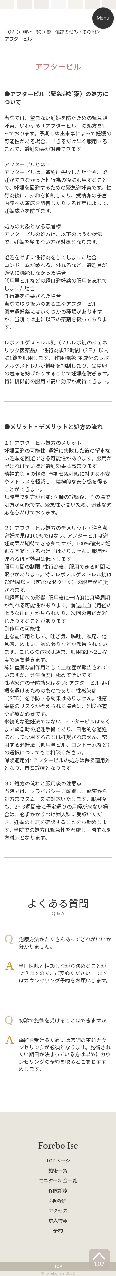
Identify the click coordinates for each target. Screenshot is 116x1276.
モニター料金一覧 (58, 1180)
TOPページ (58, 1160)
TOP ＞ (14, 32)
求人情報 (58, 1220)
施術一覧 (58, 1170)
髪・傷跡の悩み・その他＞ (73, 32)
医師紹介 (58, 1200)
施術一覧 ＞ (34, 32)
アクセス (58, 1210)
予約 (58, 1230)
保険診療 (58, 1190)
